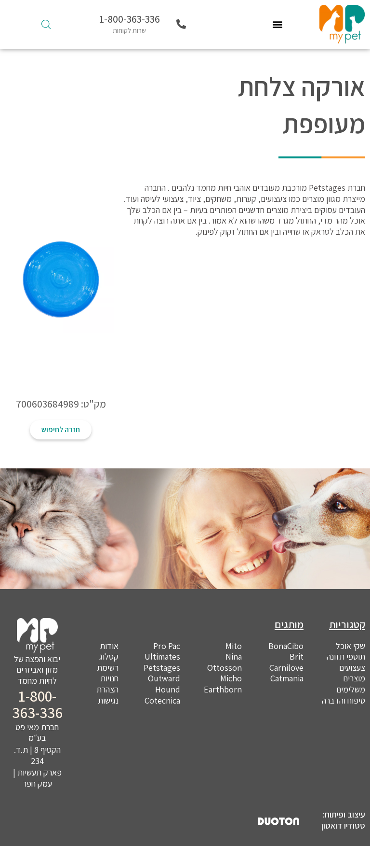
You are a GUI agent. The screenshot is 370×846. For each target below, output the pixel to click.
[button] (278, 24)
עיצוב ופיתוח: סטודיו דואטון (343, 820)
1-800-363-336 (129, 19)
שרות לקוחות (129, 30)
